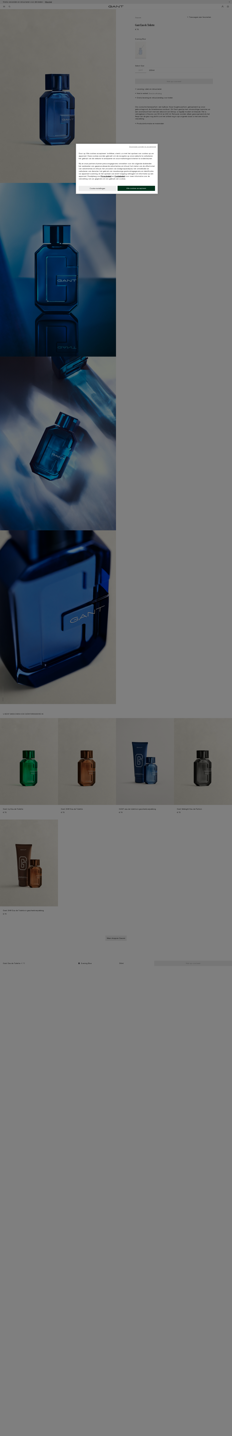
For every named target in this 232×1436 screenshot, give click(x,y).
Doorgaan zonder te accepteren (142, 147)
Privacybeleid (106, 176)
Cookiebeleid (119, 176)
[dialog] (117, 169)
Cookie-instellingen (97, 188)
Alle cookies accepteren (136, 188)
